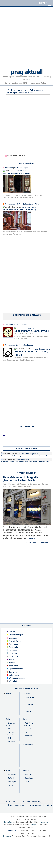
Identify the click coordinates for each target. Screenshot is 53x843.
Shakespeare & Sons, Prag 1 (17, 173)
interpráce (8, 822)
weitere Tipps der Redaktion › (37, 543)
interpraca (34, 825)
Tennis (10, 785)
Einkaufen (39, 204)
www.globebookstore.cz (30, 207)
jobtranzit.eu (11, 830)
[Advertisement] (26, 39)
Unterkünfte (13, 675)
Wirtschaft (40, 90)
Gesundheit (13, 650)
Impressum (11, 801)
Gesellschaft (13, 647)
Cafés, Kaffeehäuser (25, 204)
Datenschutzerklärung (30, 801)
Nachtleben (13, 666)
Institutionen (13, 656)
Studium (28, 711)
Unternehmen (30, 697)
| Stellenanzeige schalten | (18, 90)
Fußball (11, 778)
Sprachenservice (15, 669)
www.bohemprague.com (29, 454)
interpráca (44, 822)
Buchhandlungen (21, 168)
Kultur (9, 93)
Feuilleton (11, 742)
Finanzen (28, 701)
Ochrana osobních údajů (40, 804)
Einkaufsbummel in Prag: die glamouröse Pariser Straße (20, 479)
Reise (25, 719)
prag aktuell (26, 71)
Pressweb (7, 836)
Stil (9, 738)
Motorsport (12, 782)
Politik (32, 90)
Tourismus (13, 672)
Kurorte (11, 662)
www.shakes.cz (21, 171)
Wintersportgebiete (16, 678)
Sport (15, 93)
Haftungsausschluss (15, 804)
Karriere (28, 708)
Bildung (11, 632)
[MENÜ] (50, 3)
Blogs (30, 93)
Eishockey (12, 774)
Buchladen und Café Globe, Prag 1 (20, 210)
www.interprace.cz (23, 460)
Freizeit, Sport (14, 641)
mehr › (32, 538)
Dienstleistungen (15, 635)
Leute (27, 782)
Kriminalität (29, 774)
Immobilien (13, 653)
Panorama (23, 93)
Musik (10, 729)
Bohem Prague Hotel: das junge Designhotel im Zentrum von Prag (25, 456)
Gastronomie (10, 204)
